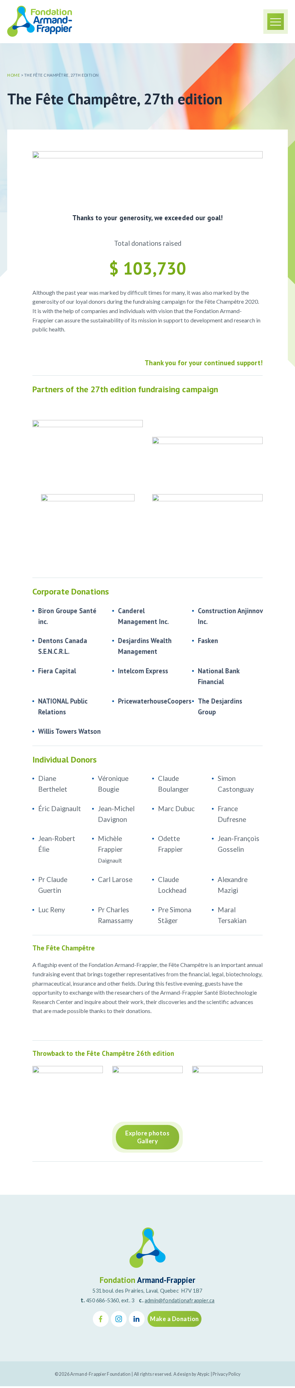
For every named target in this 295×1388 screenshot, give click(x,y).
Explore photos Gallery (147, 1137)
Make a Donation (174, 1319)
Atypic (203, 1374)
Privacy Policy (227, 1374)
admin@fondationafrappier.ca (179, 1300)
